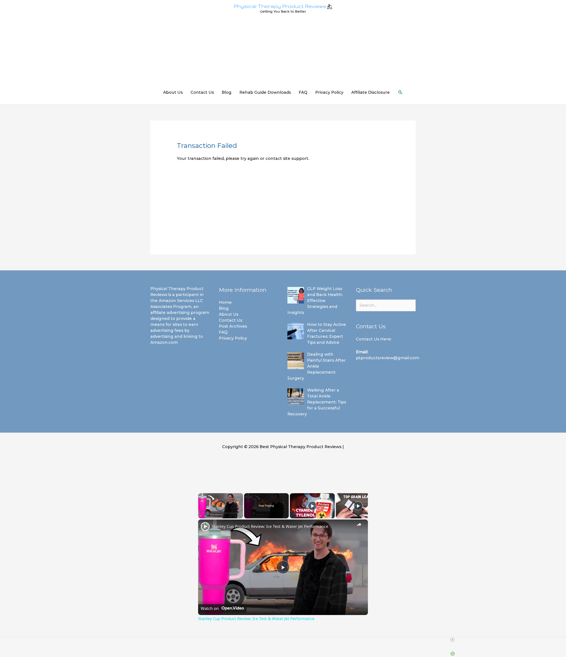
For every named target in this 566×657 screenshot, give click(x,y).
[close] (452, 640)
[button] (400, 92)
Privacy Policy (329, 92)
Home (225, 302)
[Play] (200, 515)
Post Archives (233, 326)
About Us (173, 92)
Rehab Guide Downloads (265, 92)
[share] (359, 524)
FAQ (303, 92)
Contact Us (202, 92)
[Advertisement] (283, 51)
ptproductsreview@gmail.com (387, 357)
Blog (226, 92)
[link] (205, 526)
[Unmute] (206, 515)
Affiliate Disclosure (370, 92)
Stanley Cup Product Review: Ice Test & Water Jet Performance (270, 526)
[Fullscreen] (240, 515)
